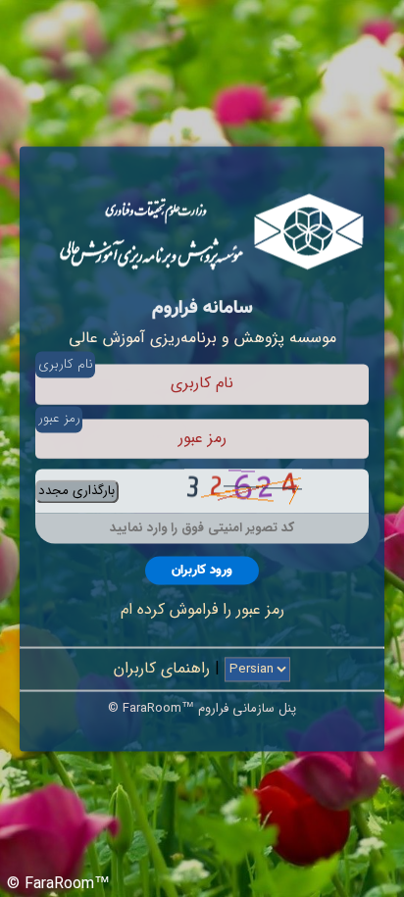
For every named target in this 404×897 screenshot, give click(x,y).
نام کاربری (65, 364)
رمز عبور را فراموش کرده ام (202, 610)
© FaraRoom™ (58, 884)
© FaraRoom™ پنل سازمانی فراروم (202, 708)
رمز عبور (59, 419)
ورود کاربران (202, 570)
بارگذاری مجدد (76, 491)
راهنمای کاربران (162, 668)
